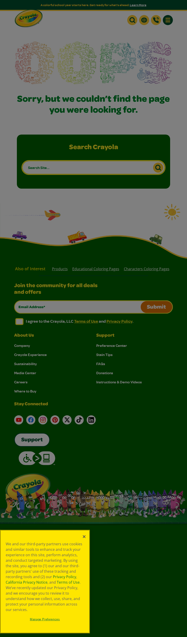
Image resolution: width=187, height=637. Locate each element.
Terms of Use (68, 582)
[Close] (84, 537)
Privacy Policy (64, 576)
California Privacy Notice (26, 582)
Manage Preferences (45, 619)
